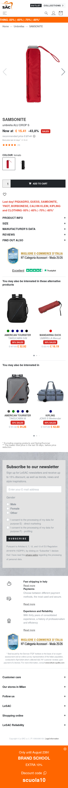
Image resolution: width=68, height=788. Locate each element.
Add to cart (40, 183)
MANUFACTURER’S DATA (18, 229)
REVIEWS (8, 234)
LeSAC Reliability (13, 725)
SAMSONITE (36, 26)
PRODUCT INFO (12, 218)
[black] (23, 164)
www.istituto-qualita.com (54, 662)
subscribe (18, 538)
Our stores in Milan (14, 687)
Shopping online (12, 715)
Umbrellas (19, 26)
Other (13, 513)
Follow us (8, 696)
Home (5, 26)
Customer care (11, 677)
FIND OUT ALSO (12, 240)
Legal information (52, 738)
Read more (29, 585)
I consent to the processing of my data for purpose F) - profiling (32, 529)
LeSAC (6, 706)
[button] (63, 72)
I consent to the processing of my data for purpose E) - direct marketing (32, 521)
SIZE (5, 223)
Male (13, 504)
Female (14, 508)
